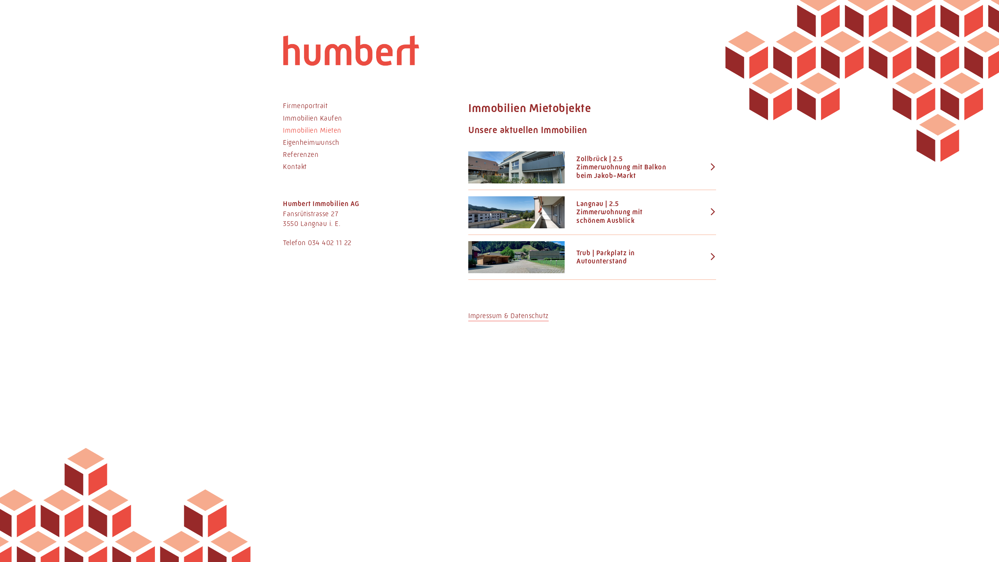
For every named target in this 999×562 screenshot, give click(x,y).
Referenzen (300, 154)
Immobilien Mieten (312, 130)
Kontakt (295, 167)
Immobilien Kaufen (312, 118)
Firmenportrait (305, 106)
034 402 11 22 (330, 243)
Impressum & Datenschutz (508, 316)
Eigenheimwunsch (311, 142)
